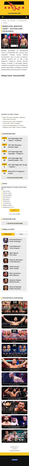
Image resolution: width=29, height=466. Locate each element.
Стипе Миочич (7, 203)
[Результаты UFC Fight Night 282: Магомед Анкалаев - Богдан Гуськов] (14, 351)
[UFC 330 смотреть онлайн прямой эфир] (14, 308)
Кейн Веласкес (7, 197)
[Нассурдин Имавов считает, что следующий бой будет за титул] (14, 322)
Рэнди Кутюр (6, 201)
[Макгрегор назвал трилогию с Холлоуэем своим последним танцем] (14, 379)
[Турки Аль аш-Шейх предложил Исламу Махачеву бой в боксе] (14, 422)
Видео (4, 20)
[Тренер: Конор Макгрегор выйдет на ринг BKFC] (14, 436)
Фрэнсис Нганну (7, 193)
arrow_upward (25, 462)
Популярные (7, 234)
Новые (21, 234)
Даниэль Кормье (7, 205)
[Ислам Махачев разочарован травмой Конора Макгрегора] (14, 408)
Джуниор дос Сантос (8, 207)
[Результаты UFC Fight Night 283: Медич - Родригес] (14, 336)
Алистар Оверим (7, 195)
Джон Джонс (6, 199)
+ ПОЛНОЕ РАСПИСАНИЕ (14, 178)
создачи (5, 22)
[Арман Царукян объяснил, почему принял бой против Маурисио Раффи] (14, 394)
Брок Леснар (6, 191)
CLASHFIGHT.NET (14, 13)
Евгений (24, 20)
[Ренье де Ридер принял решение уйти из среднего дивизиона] (14, 365)
